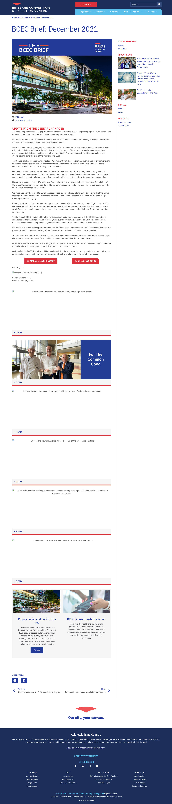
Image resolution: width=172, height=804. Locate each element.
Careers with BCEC (139, 779)
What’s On (114, 12)
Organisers (84, 12)
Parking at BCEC (68, 779)
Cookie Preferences (86, 800)
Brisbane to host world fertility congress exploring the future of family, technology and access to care (148, 78)
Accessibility (68, 776)
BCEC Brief (24, 18)
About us (136, 12)
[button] (61, 333)
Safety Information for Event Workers (103, 776)
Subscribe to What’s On (103, 779)
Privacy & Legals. (116, 796)
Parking (37, 650)
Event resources (32, 786)
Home (14, 18)
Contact (151, 12)
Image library (32, 783)
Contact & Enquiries (139, 786)
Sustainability (139, 776)
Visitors (99, 12)
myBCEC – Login (104, 783)
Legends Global (110, 793)
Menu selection (32, 779)
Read (19, 332)
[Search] (159, 4)
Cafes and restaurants (68, 783)
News (125, 12)
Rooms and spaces (32, 776)
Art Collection (139, 783)
